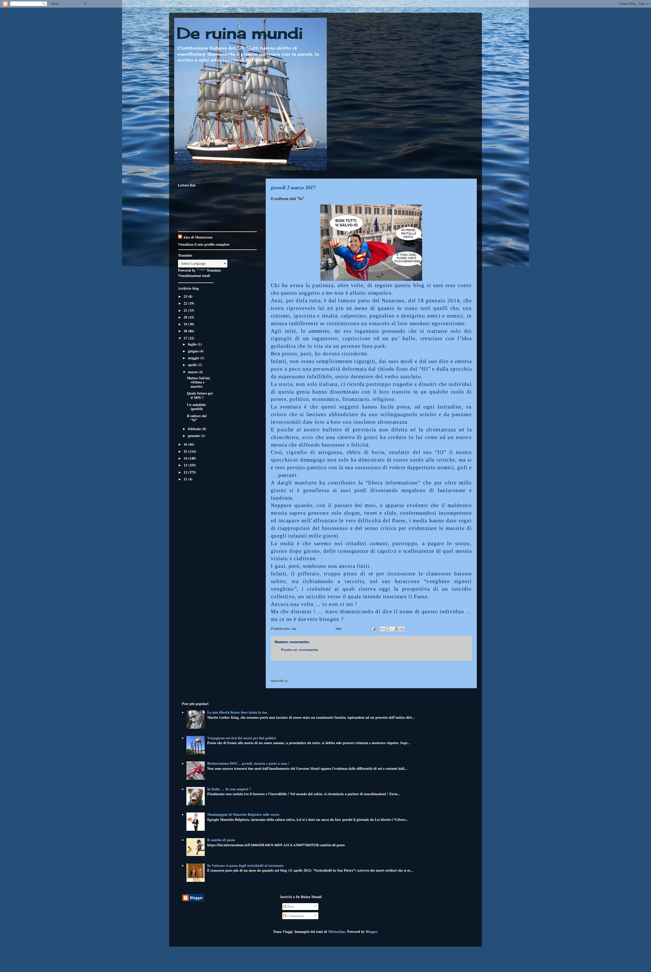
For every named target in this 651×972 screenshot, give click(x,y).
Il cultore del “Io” (196, 418)
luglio (193, 344)
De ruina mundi (240, 33)
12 (186, 472)
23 (186, 296)
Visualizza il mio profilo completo (204, 244)
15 (186, 451)
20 (186, 317)
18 (186, 331)
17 (186, 338)
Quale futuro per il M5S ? (200, 395)
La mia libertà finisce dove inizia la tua (237, 712)
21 (186, 310)
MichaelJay (336, 931)
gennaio (194, 435)
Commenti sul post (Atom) (313, 681)
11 (186, 479)
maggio (194, 357)
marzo (193, 371)
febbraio (195, 428)
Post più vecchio (451, 670)
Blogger (371, 931)
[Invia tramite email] (382, 629)
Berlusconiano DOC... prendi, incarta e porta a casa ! (248, 763)
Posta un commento (299, 650)
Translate (214, 270)
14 (186, 458)
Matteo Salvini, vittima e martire (199, 382)
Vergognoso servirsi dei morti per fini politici (241, 738)
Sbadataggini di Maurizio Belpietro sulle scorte (243, 814)
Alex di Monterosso (198, 237)
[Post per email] (373, 628)
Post (290, 906)
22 (186, 303)
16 (186, 444)
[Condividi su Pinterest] (401, 629)
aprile (193, 364)
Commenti (295, 915)
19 (186, 324)
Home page (371, 670)
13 (186, 465)
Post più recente (291, 670)
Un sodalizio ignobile (196, 407)
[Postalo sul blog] (387, 629)
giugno (193, 351)
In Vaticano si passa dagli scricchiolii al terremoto (245, 865)
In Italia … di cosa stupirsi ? (229, 789)
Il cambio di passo (221, 839)
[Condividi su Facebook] (397, 629)
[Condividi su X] (392, 629)
